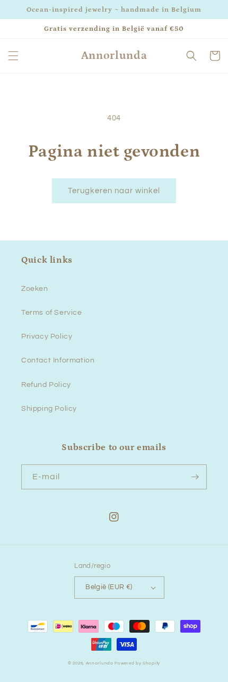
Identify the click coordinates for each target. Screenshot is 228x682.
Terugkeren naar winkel (114, 191)
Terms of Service (51, 312)
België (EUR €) (109, 587)
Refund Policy (46, 385)
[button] (13, 55)
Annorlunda (99, 663)
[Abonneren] (194, 476)
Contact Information (57, 360)
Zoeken (34, 288)
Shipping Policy (49, 408)
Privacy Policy (46, 336)
